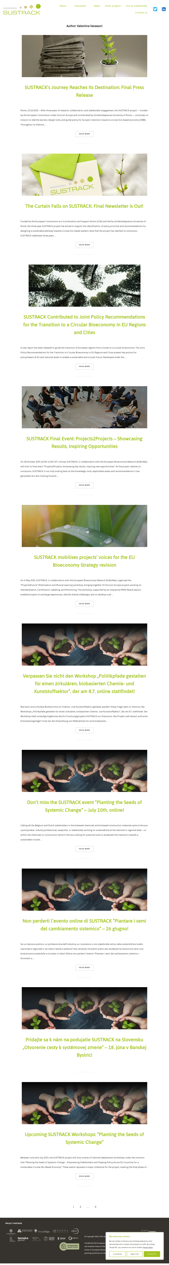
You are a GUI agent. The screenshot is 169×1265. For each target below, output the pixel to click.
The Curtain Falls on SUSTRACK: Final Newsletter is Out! (84, 206)
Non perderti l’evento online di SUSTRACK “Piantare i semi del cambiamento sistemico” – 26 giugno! (84, 924)
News (97, 5)
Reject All (135, 1254)
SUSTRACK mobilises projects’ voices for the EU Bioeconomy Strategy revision (84, 561)
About (63, 5)
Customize (117, 1254)
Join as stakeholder (136, 5)
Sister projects (113, 5)
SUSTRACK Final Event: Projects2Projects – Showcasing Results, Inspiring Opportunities (84, 442)
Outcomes (80, 5)
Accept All (152, 1254)
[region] (135, 1246)
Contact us (141, 12)
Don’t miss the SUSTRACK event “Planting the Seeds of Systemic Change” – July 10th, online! (84, 806)
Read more (86, 134)
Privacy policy (148, 1247)
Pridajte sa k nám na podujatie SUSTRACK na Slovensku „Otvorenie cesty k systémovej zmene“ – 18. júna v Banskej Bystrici (84, 1047)
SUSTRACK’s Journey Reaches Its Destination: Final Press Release (84, 91)
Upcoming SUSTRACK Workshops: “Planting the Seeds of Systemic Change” (84, 1138)
